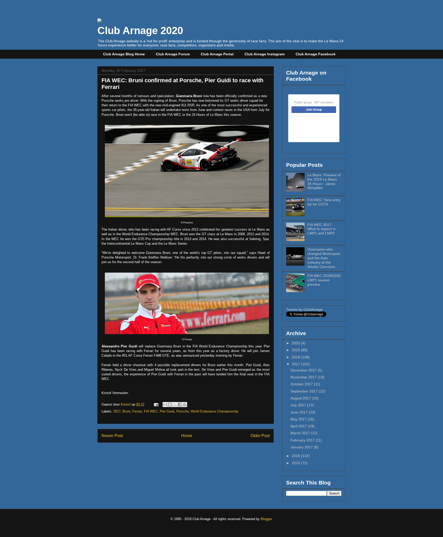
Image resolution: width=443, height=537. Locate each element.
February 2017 (303, 440)
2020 (296, 343)
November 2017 (304, 377)
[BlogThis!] (170, 404)
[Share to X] (174, 404)
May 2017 (299, 419)
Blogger (266, 519)
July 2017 (298, 405)
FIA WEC (151, 411)
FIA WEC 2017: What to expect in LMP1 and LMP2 (321, 229)
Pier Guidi (167, 411)
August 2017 (301, 398)
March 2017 (300, 433)
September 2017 (304, 391)
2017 (116, 411)
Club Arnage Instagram (265, 54)
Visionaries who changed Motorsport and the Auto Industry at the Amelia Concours (323, 257)
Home (186, 435)
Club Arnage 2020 (140, 30)
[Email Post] (155, 404)
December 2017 (304, 370)
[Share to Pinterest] (184, 404)
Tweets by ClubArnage (304, 309)
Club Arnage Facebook (316, 54)
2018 (296, 357)
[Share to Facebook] (179, 404)
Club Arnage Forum (173, 54)
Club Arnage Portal (217, 54)
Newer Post (112, 435)
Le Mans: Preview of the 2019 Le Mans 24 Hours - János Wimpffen (323, 181)
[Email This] (165, 404)
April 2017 (299, 426)
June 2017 (299, 412)
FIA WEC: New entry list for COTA (323, 202)
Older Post (260, 435)
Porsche (182, 411)
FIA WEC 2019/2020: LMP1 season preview (324, 280)
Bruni (126, 411)
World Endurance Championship (214, 411)
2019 (296, 350)
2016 (296, 456)
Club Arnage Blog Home (124, 54)
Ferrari (137, 411)
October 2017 (302, 384)
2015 (296, 463)
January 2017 (302, 447)
